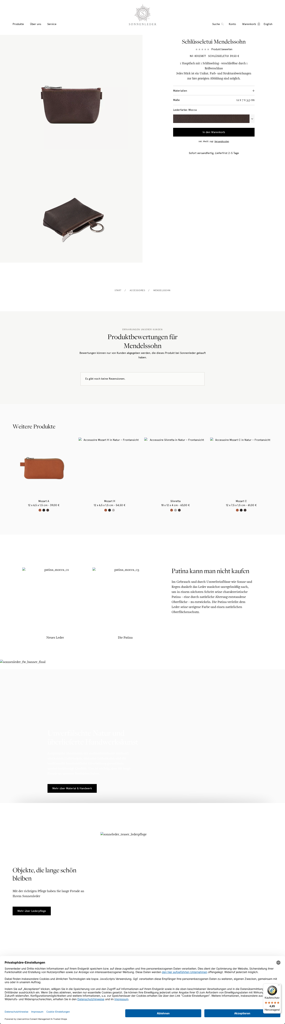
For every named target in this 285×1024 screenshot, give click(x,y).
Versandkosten (221, 141)
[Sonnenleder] (142, 14)
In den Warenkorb (214, 132)
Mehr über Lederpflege (31, 911)
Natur (40, 510)
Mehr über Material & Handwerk (72, 788)
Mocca (48, 510)
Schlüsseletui (218, 56)
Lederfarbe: (185, 110)
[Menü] (278, 986)
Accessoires (137, 290)
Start (118, 290)
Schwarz (44, 510)
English (268, 24)
